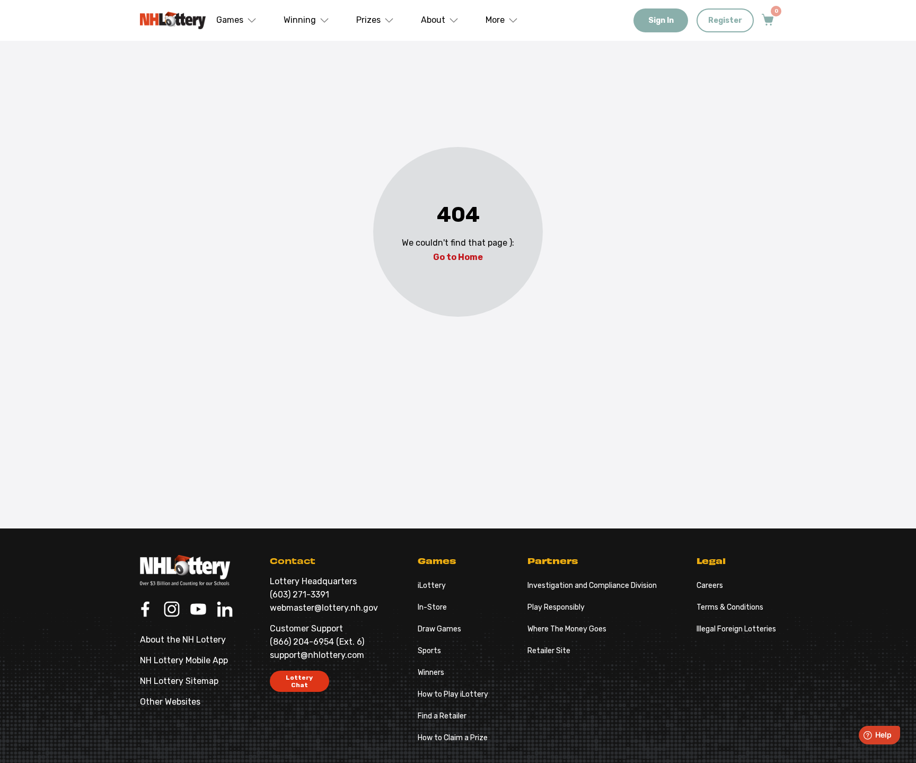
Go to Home (458, 257)
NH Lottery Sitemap (179, 681)
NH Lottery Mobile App (184, 660)
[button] (236, 20)
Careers (710, 585)
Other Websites (170, 702)
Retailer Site (548, 650)
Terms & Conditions (730, 607)
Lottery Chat (299, 681)
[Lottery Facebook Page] (145, 610)
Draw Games (439, 629)
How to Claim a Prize (453, 737)
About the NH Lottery (183, 640)
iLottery (432, 585)
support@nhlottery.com (317, 655)
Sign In (661, 20)
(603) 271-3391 (299, 594)
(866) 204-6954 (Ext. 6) (317, 642)
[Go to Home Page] (185, 570)
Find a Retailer (442, 716)
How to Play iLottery (453, 694)
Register (725, 20)
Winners (431, 672)
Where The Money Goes (566, 629)
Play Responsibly (556, 607)
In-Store (432, 607)
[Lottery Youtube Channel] (198, 610)
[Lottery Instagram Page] (171, 610)
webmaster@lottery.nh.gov (324, 608)
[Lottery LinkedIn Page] (224, 610)
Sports (429, 650)
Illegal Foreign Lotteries (736, 629)
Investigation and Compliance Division (592, 585)
